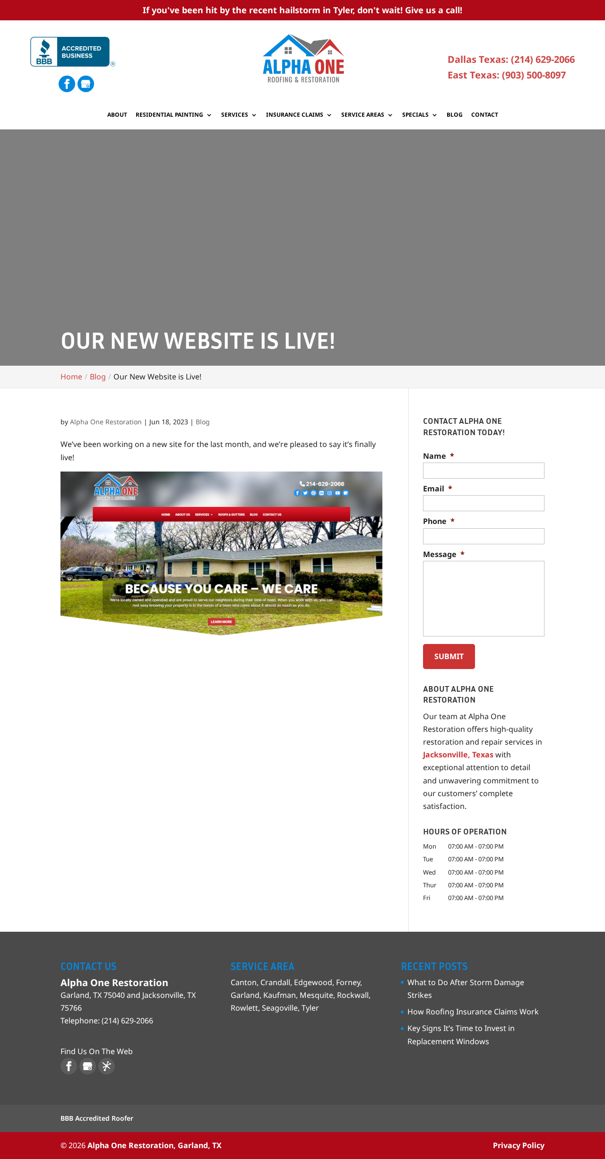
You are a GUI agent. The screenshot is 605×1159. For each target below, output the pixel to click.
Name (438, 456)
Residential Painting (169, 115)
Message (444, 554)
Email (437, 489)
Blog (455, 115)
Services (234, 115)
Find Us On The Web (96, 1051)
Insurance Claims (294, 115)
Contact (484, 115)
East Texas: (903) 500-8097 (507, 74)
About (117, 115)
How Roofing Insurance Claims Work (473, 1011)
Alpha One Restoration (106, 421)
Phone (439, 521)
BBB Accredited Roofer (96, 1118)
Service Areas (362, 115)
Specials (415, 115)
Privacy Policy (518, 1145)
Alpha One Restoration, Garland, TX (154, 1145)
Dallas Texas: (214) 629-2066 (511, 59)
